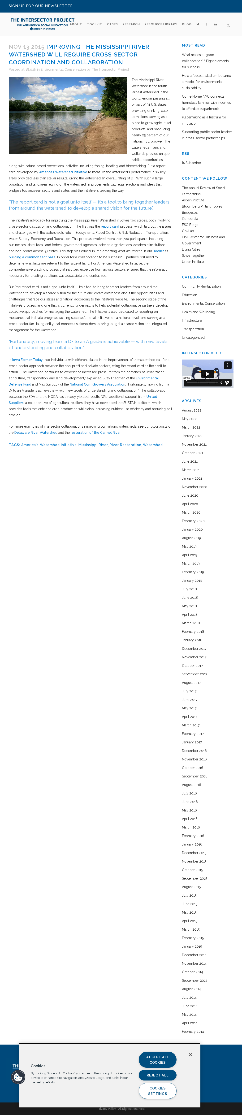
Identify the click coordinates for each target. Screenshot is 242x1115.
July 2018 (189, 589)
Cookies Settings (157, 1091)
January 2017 (192, 742)
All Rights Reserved (131, 1109)
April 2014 (189, 1023)
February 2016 (193, 836)
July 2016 (189, 793)
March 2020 (191, 512)
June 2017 (189, 700)
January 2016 (192, 844)
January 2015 (192, 946)
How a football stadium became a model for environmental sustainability (206, 82)
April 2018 (190, 614)
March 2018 (191, 623)
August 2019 (191, 538)
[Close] (190, 1055)
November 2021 (194, 444)
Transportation (193, 329)
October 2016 (192, 768)
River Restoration (125, 445)
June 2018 (190, 597)
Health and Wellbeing (198, 312)
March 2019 (191, 563)
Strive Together (193, 255)
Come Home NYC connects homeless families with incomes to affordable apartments (206, 103)
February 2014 (193, 1031)
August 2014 (191, 989)
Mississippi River (93, 445)
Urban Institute (193, 262)
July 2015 (189, 895)
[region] (109, 1075)
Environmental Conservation (63, 69)
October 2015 (192, 870)
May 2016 (189, 810)
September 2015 (194, 878)
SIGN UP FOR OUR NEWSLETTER (41, 6)
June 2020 (190, 495)
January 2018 (192, 640)
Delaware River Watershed (35, 432)
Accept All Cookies (157, 1059)
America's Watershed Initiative (49, 445)
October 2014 (192, 972)
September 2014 (194, 980)
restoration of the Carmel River (96, 432)
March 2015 (190, 929)
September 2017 (194, 674)
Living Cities (191, 249)
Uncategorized (193, 337)
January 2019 (192, 580)
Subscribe (193, 163)
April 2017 (189, 717)
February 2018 (193, 631)
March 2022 (191, 427)
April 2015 (189, 921)
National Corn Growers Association (97, 384)
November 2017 (194, 657)
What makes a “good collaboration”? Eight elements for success (205, 61)
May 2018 (189, 606)
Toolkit (158, 251)
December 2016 (194, 751)
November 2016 (194, 759)
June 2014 (190, 1006)
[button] (18, 1077)
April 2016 (190, 819)
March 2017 (190, 725)
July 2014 (189, 997)
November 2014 (194, 963)
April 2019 (189, 555)
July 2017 (189, 691)
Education (189, 295)
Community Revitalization (201, 286)
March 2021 (191, 470)
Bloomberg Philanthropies (202, 206)
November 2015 (194, 861)
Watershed (153, 445)
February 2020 (193, 521)
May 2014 (189, 1014)
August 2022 (191, 410)
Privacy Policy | (108, 1109)
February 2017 (193, 734)
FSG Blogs (190, 225)
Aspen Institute (193, 200)
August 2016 (191, 785)
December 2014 (194, 955)
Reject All (157, 1075)
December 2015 (194, 853)
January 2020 (192, 529)
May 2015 (189, 912)
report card (110, 226)
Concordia (190, 219)
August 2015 (191, 887)
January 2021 (192, 478)
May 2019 (189, 546)
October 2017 (192, 666)
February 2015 (193, 938)
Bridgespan (190, 212)
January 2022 (192, 436)
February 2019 (193, 572)
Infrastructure (192, 320)
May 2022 (189, 419)
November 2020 (194, 487)
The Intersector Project (110, 69)
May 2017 (189, 708)
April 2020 (190, 504)
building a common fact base (32, 257)
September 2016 (194, 776)
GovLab (188, 231)
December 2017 (194, 649)
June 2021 (190, 461)
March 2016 (191, 827)
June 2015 (189, 904)
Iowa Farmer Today (27, 360)
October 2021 (192, 453)
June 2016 (190, 802)
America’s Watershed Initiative (63, 172)
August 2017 (191, 683)
